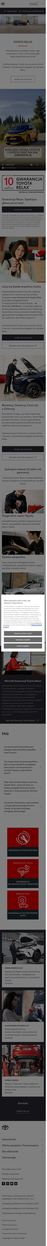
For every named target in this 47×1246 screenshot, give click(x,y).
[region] (23, 623)
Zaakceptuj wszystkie (23, 640)
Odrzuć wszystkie (23, 646)
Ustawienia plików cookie (23, 633)
